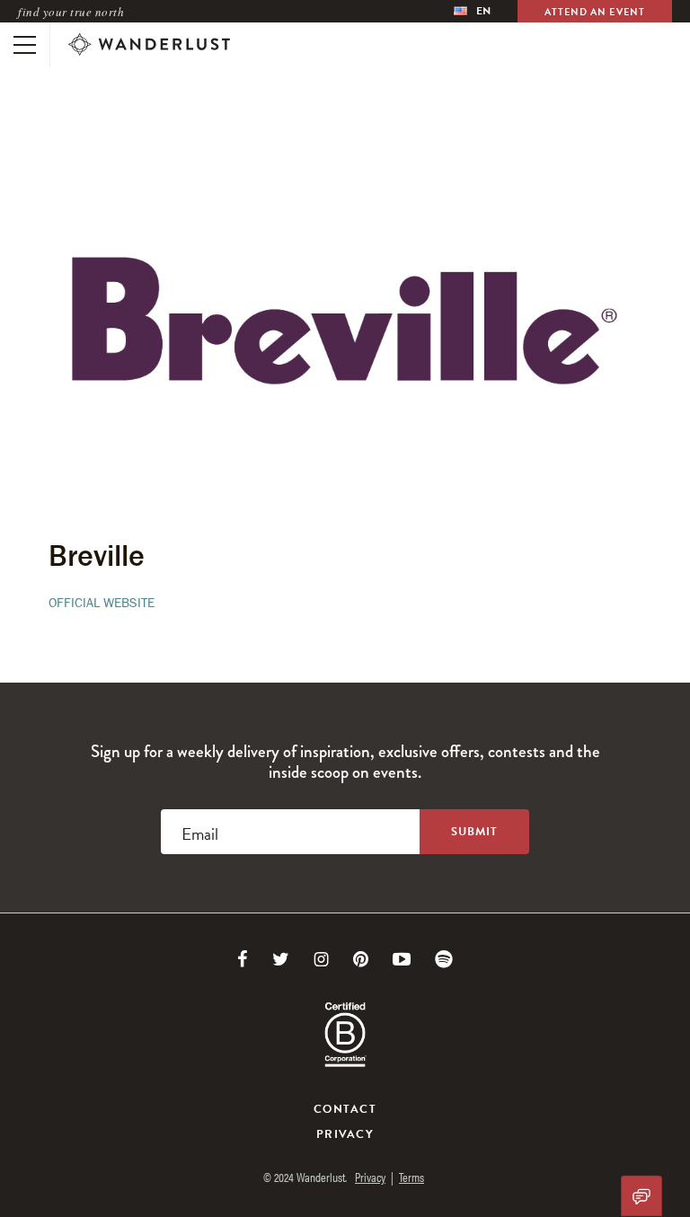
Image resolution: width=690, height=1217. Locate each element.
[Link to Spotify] (444, 959)
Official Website (102, 602)
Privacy (345, 1134)
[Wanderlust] (149, 45)
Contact (345, 1109)
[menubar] (472, 11)
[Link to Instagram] (321, 959)
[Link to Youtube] (402, 959)
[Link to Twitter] (280, 959)
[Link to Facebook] (242, 959)
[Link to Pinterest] (360, 959)
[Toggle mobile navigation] (24, 45)
